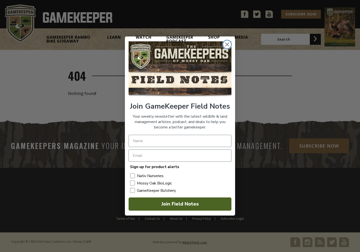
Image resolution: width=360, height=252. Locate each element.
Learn (114, 37)
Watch (144, 37)
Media (241, 37)
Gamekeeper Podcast (179, 39)
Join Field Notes (180, 204)
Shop (214, 37)
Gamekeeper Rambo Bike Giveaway (68, 39)
